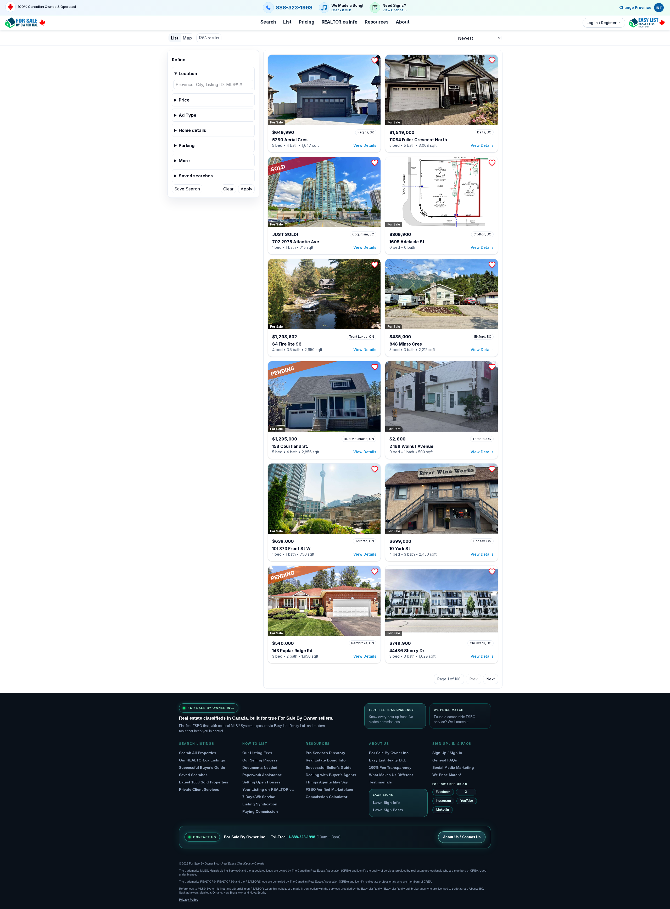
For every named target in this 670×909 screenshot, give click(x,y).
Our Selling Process (260, 760)
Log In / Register (602, 22)
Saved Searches (193, 775)
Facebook (443, 792)
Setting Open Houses (261, 782)
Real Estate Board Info (326, 760)
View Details (364, 145)
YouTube (466, 801)
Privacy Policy (188, 899)
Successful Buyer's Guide (202, 767)
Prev (474, 679)
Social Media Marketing (453, 767)
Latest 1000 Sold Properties (203, 782)
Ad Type (187, 115)
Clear (228, 188)
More (184, 160)
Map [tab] (187, 38)
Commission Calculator (326, 797)
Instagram (443, 801)
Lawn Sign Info (386, 802)
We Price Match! (446, 775)
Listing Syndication (259, 804)
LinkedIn (442, 809)
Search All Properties (197, 753)
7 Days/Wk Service (258, 797)
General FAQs (444, 760)
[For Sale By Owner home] (25, 23)
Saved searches (196, 175)
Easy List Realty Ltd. (387, 760)
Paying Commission (260, 811)
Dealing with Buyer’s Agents (331, 775)
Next (491, 679)
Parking (186, 145)
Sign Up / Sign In (447, 753)
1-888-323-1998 (301, 837)
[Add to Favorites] (374, 60)
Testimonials (380, 782)
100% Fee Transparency (390, 767)
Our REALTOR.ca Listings (202, 760)
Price (184, 100)
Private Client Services (199, 789)
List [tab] (174, 38)
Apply (246, 188)
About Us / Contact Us (462, 837)
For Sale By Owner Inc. (389, 753)
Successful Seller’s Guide (328, 767)
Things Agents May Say (327, 782)
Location (188, 73)
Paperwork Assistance (262, 775)
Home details (192, 130)
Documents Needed (259, 767)
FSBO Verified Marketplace (329, 789)
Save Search (187, 188)
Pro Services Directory (325, 753)
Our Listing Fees (257, 753)
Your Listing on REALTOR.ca (268, 789)
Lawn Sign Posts (388, 810)
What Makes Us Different (391, 775)
